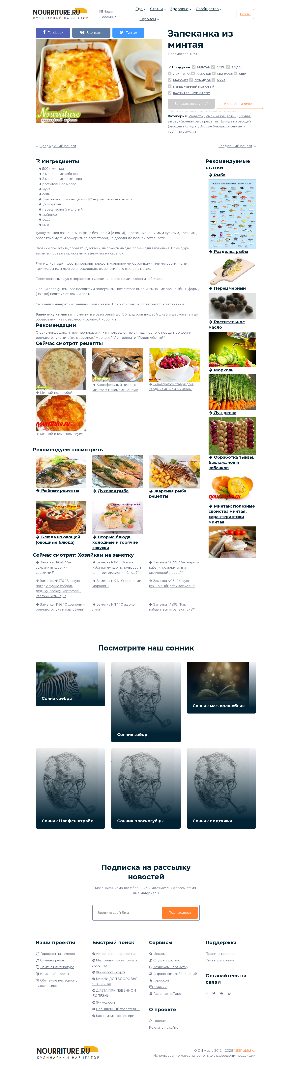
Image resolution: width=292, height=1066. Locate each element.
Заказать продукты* (191, 104)
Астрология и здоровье (116, 954)
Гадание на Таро (167, 994)
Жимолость (105, 1002)
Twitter (130, 33)
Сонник (160, 987)
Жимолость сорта (110, 972)
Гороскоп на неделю (57, 954)
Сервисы (147, 19)
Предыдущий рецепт (58, 146)
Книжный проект (54, 974)
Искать (159, 954)
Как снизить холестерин (116, 1016)
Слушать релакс (53, 960)
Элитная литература (57, 967)
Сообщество (207, 9)
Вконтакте (94, 33)
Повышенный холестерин (118, 1009)
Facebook (54, 33)
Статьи (156, 9)
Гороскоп (161, 980)
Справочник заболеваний (175, 974)
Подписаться (180, 913)
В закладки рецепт (240, 104)
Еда (139, 9)
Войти (245, 14)
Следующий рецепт (235, 146)
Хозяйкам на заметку (170, 967)
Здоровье (179, 9)
